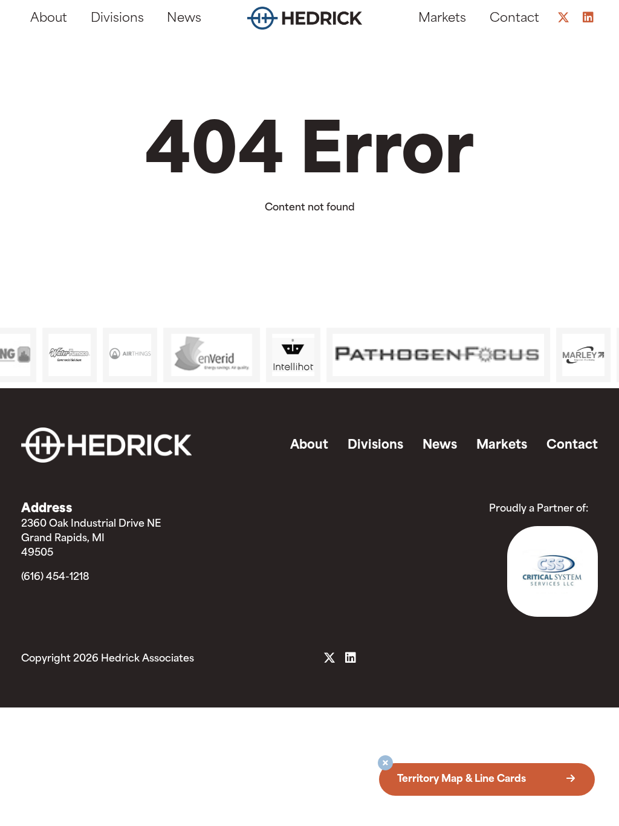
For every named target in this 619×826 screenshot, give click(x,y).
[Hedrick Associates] (304, 21)
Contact (514, 19)
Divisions (117, 19)
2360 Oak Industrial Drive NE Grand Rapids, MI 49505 (91, 538)
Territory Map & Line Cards (462, 779)
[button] (385, 764)
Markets (442, 19)
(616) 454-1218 (55, 577)
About (48, 19)
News (184, 19)
